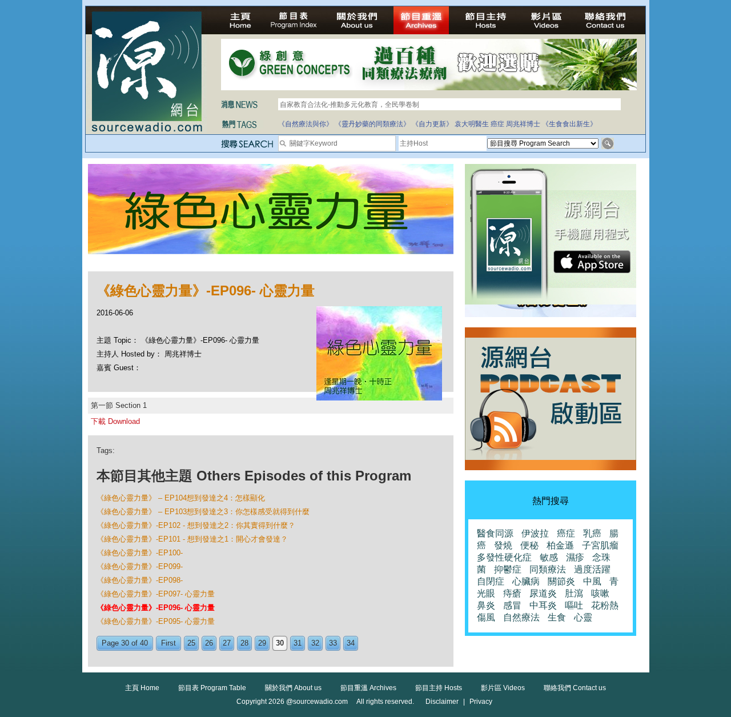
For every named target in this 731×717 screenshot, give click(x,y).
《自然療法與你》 (305, 124)
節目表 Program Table (212, 688)
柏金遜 (560, 545)
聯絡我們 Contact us (575, 688)
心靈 (583, 617)
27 (227, 643)
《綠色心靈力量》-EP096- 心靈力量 (156, 607)
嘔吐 (574, 605)
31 (298, 643)
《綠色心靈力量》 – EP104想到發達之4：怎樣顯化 (181, 498)
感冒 (512, 605)
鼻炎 (486, 605)
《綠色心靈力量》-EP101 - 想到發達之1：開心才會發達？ (192, 539)
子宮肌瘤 (600, 545)
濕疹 (575, 557)
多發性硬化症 (504, 557)
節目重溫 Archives (368, 688)
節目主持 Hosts (438, 688)
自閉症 (490, 581)
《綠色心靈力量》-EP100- (140, 552)
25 (191, 643)
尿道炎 (543, 593)
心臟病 (526, 581)
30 (280, 643)
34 (351, 643)
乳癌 (592, 533)
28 (244, 643)
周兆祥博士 (523, 124)
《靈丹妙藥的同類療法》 (372, 124)
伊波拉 (535, 533)
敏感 (549, 557)
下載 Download (115, 421)
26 (209, 643)
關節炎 (561, 581)
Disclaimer (442, 702)
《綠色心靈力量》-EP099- (140, 566)
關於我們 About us (293, 688)
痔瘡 (512, 593)
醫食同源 (495, 533)
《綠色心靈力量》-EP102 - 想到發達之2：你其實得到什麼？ (196, 525)
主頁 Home (142, 688)
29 (262, 643)
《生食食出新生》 (569, 124)
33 (333, 643)
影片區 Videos (503, 688)
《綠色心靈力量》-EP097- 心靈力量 (156, 594)
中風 (592, 581)
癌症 (497, 124)
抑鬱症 (507, 569)
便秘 (529, 545)
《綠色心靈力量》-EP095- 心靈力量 (156, 621)
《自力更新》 (432, 124)
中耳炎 (543, 605)
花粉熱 (604, 605)
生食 (557, 617)
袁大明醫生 (472, 124)
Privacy (480, 702)
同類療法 (547, 569)
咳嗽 (600, 593)
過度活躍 (592, 569)
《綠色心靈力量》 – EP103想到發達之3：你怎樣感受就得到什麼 (203, 511)
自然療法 (521, 617)
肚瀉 (574, 593)
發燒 (503, 545)
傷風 (486, 617)
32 (315, 643)
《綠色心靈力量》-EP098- (140, 580)
